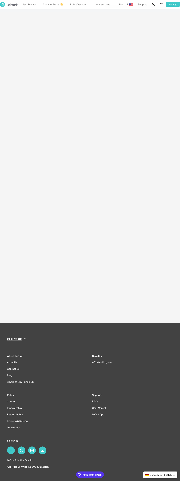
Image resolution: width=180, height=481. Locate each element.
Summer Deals (51, 4)
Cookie (11, 401)
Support (142, 4)
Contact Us (13, 368)
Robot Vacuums (79, 4)
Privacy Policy (14, 407)
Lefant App (98, 414)
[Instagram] (32, 450)
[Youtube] (42, 450)
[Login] (153, 4)
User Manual (99, 407)
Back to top (14, 338)
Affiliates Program (102, 362)
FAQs (95, 401)
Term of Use (13, 427)
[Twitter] (21, 450)
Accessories (103, 4)
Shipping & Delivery (17, 421)
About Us (12, 362)
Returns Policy (15, 414)
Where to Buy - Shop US (20, 381)
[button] (161, 4)
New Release (29, 4)
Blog (9, 375)
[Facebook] (11, 450)
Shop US (123, 4)
